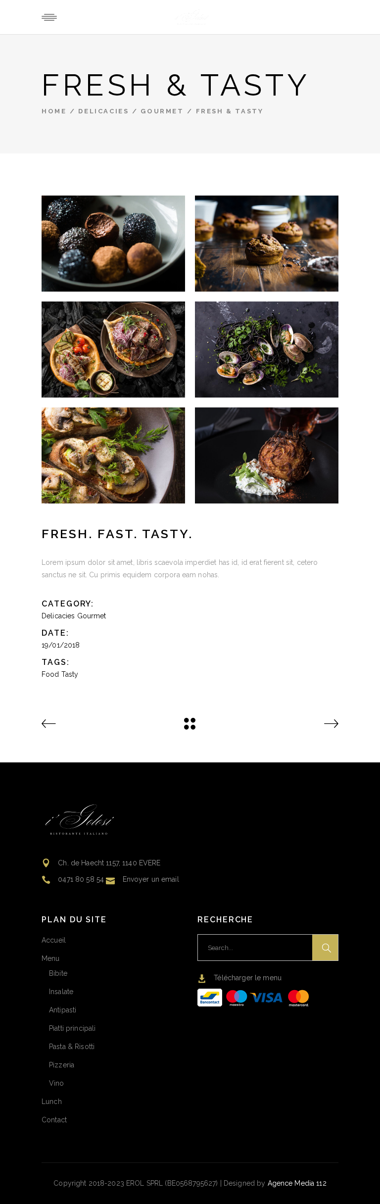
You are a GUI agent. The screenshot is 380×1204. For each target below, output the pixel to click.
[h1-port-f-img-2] (113, 349)
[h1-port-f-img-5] (113, 455)
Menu (51, 958)
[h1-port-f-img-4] (266, 349)
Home (54, 111)
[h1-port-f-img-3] (266, 244)
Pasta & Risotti (72, 1047)
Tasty (70, 674)
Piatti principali (72, 1028)
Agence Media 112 (297, 1183)
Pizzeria (61, 1065)
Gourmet (162, 111)
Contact (54, 1120)
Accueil (54, 940)
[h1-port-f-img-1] (113, 244)
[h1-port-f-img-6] (266, 455)
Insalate (61, 992)
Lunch (52, 1101)
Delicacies (103, 111)
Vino (56, 1083)
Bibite (58, 973)
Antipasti (62, 1010)
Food (50, 674)
